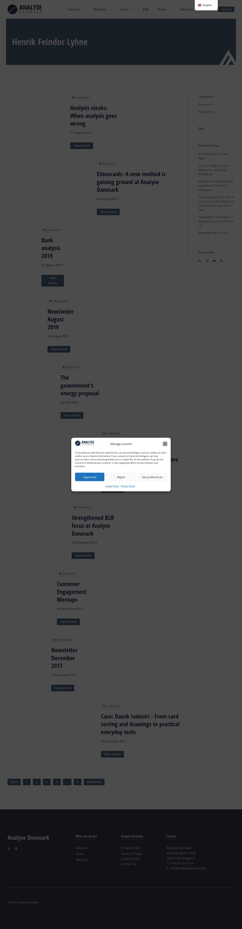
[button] (165, 444)
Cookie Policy (112, 486)
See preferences (152, 477)
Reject (121, 477)
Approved (89, 477)
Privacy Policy (128, 486)
